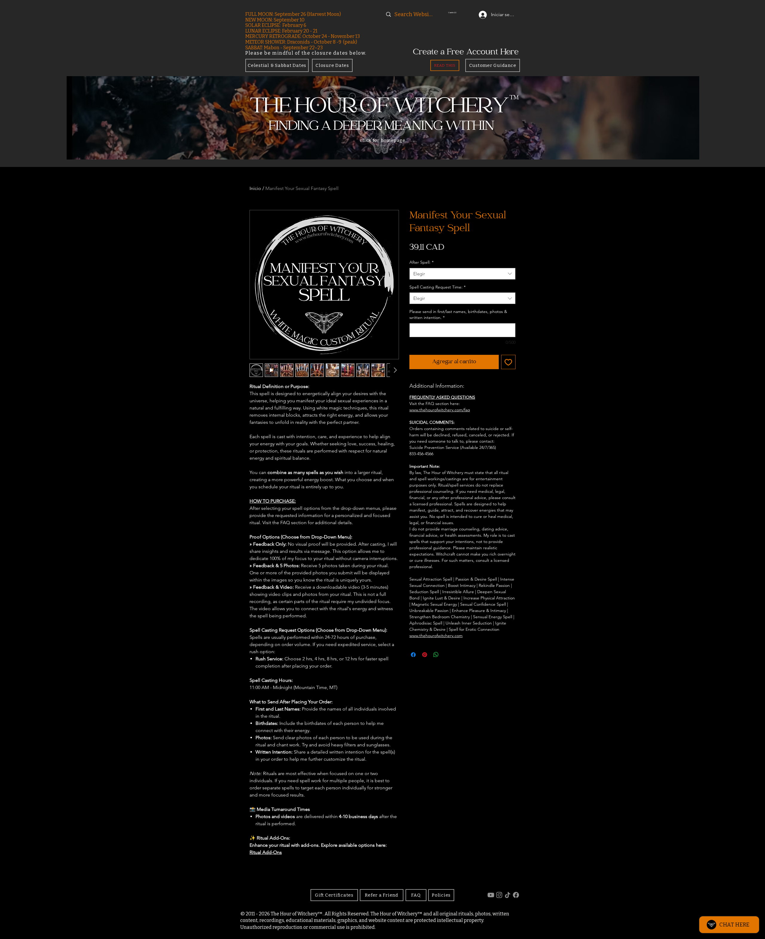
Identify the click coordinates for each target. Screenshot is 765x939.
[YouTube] (491, 895)
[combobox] (462, 274)
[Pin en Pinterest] (424, 654)
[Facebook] (516, 895)
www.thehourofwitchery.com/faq (439, 409)
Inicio (255, 188)
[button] (462, 12)
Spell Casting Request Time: (437, 287)
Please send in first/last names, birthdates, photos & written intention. (458, 314)
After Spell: (421, 262)
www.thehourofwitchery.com (436, 635)
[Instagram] (499, 895)
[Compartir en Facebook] (413, 654)
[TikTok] (508, 895)
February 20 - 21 (299, 31)
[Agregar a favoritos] (508, 362)
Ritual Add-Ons (266, 852)
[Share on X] (447, 654)
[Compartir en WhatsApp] (436, 654)
